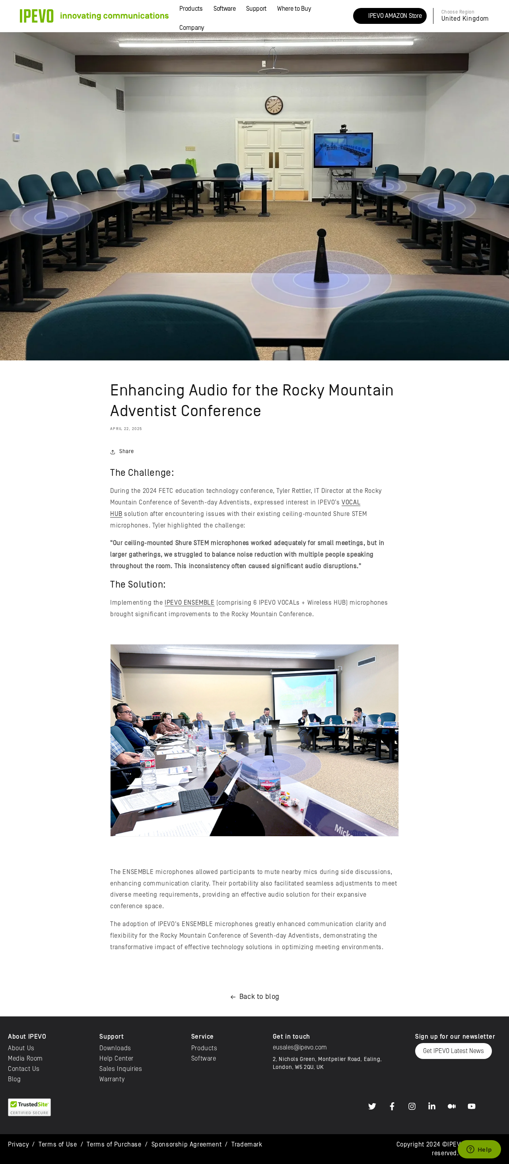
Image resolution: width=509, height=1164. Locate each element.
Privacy (18, 1144)
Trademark (246, 1144)
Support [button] (256, 8)
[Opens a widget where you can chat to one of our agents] (479, 1150)
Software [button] (224, 8)
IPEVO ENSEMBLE (189, 602)
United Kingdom (465, 18)
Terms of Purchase (114, 1144)
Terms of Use (58, 1144)
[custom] (372, 1106)
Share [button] (126, 451)
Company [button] (191, 27)
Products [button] (190, 8)
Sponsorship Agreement (187, 1144)
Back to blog (259, 997)
